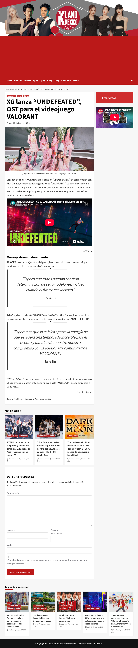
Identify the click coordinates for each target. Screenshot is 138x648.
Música (27, 80)
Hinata (26, 399)
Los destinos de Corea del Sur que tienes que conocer (42, 618)
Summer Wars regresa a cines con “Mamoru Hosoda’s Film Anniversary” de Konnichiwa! (121, 621)
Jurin (37, 399)
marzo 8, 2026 (25, 459)
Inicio (9, 80)
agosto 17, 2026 (21, 630)
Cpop (49, 80)
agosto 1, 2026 (74, 624)
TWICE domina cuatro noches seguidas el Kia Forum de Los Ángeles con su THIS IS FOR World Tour (48, 449)
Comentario (13, 493)
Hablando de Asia (40, 609)
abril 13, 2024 (20, 123)
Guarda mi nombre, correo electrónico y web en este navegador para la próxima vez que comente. (47, 562)
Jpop (42, 80)
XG (49, 399)
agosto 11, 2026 (45, 624)
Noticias (18, 80)
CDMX (9, 603)
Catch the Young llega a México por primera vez (67, 618)
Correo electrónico (57, 532)
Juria (32, 399)
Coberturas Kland (70, 80)
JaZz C (89, 627)
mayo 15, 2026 (126, 630)
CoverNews (83, 643)
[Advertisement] (69, 56)
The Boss (11, 630)
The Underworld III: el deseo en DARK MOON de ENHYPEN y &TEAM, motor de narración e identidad (78, 449)
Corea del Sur (38, 606)
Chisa (14, 399)
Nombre (11, 530)
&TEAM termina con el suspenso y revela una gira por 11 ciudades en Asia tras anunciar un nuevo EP (18, 449)
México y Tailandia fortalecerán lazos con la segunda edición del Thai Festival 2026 (15, 621)
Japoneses (11, 96)
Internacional (13, 436)
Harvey (20, 399)
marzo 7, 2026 (86, 459)
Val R (10, 123)
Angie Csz (64, 624)
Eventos (11, 609)
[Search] (131, 80)
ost (46, 399)
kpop (35, 80)
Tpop (56, 80)
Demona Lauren (13, 459)
